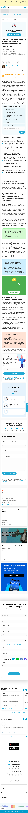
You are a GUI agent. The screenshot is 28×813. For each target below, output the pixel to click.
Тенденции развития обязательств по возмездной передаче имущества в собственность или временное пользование (13, 54)
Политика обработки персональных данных (2, 808)
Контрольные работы (7, 554)
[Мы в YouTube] (15, 781)
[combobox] (14, 128)
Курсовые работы (6, 550)
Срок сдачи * (6, 638)
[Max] (25, 659)
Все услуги (14, 393)
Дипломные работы (6, 548)
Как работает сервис (14, 34)
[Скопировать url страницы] (3, 62)
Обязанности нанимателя (9, 51)
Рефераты (4, 552)
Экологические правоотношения (9, 500)
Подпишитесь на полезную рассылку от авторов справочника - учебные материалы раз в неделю (15, 76)
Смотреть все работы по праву (18, 712)
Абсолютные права (6, 524)
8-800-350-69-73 (15, 761)
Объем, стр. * (6, 631)
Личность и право (6, 502)
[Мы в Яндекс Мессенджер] (21, 774)
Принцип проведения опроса (8, 496)
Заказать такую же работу (8, 708)
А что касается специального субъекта (10, 518)
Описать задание (14, 292)
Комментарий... (7, 456)
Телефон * (5, 653)
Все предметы (5, 559)
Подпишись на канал (14, 575)
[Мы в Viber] (12, 774)
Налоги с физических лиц (7, 498)
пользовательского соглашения (18, 377)
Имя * (5, 443)
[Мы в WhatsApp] (15, 774)
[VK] (21, 659)
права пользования (17, 87)
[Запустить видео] (14, 535)
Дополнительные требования (14, 644)
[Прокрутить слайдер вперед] (26, 690)
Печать (16, 430)
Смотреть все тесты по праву (18, 737)
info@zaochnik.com (15, 764)
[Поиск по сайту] (25, 7)
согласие (22, 378)
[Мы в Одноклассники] (12, 781)
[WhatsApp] (17, 659)
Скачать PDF (11, 430)
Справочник (4, 10)
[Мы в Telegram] (7, 774)
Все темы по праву (6, 504)
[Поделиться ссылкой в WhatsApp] (6, 62)
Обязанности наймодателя (9, 49)
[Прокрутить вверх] (2, 811)
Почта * (4, 662)
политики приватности (8, 378)
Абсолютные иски (6, 522)
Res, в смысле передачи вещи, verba (10, 516)
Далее (22, 132)
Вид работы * (6, 612)
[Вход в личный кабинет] (21, 7)
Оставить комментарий (9, 473)
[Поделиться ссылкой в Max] (18, 62)
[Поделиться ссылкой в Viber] (9, 62)
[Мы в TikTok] (18, 781)
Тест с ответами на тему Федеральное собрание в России (13, 728)
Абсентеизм (4, 520)
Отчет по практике (6, 557)
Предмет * (5, 619)
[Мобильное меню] (1, 7)
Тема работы (6, 625)
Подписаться (14, 373)
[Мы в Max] (18, 774)
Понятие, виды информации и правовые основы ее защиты (13, 493)
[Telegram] (13, 659)
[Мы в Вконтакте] (10, 774)
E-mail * (5, 450)
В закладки (22, 430)
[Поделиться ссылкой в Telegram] (12, 62)
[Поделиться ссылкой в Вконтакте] (15, 62)
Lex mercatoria (5, 514)
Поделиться (6, 430)
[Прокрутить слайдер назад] (23, 690)
